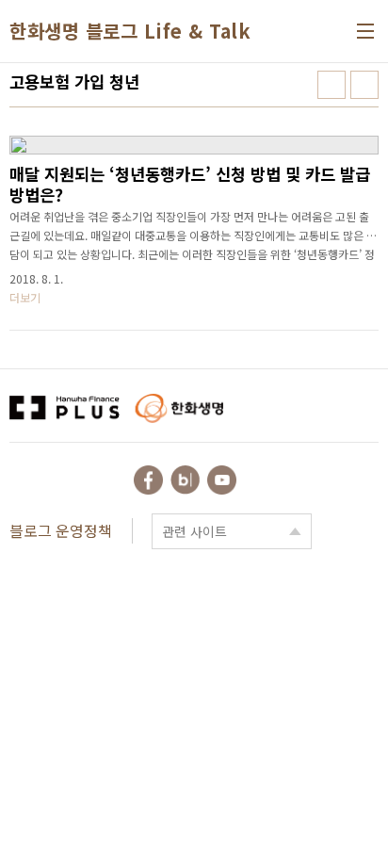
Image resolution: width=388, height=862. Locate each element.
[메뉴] (365, 31)
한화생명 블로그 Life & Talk (130, 31)
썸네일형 (331, 85)
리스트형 (364, 85)
